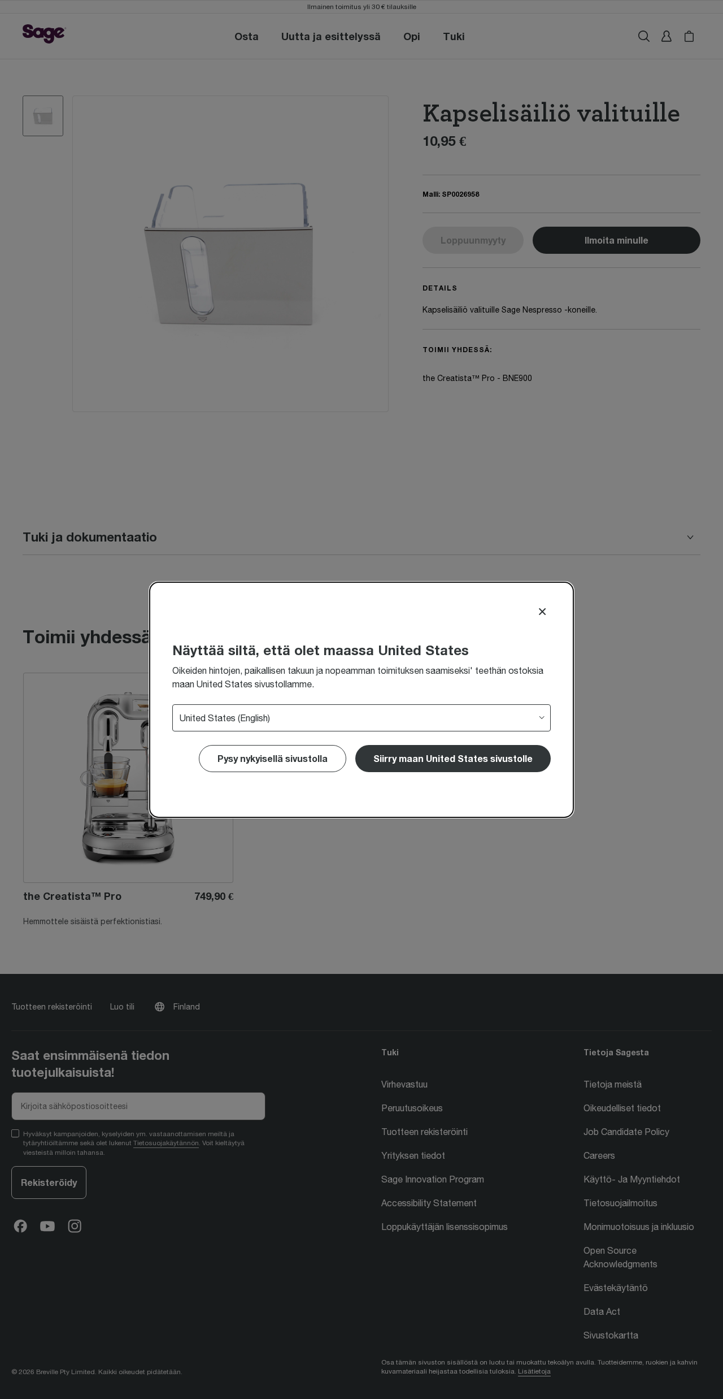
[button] (453, 758)
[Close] (542, 611)
